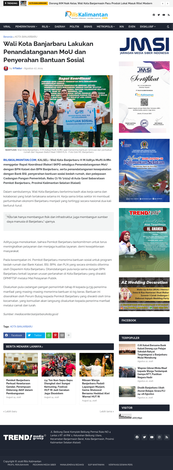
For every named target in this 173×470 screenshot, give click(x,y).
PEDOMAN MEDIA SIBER (44, 465)
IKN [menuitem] (121, 26)
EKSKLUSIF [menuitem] (147, 26)
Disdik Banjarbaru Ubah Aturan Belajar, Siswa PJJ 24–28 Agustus (151, 390)
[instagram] (159, 437)
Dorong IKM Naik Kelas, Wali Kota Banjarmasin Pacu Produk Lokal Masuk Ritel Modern (100, 3)
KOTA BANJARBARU (26, 37)
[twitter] (159, 15)
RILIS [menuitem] (45, 26)
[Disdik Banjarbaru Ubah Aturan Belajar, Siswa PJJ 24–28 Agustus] (127, 391)
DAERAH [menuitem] (60, 26)
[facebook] (154, 15)
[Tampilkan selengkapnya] (68, 335)
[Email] (62, 335)
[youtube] (164, 15)
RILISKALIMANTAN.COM (19, 160)
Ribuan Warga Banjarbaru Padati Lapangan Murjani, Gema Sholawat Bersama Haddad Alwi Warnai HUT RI (96, 388)
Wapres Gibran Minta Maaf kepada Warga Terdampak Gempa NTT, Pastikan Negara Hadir (152, 373)
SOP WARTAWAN (96, 465)
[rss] (169, 15)
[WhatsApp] (49, 335)
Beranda (8, 37)
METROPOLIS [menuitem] (105, 26)
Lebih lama (106, 411)
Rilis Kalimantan (32, 461)
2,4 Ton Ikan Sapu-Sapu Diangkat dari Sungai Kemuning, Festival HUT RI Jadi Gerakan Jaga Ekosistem (58, 387)
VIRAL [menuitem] (7, 26)
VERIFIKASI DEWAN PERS (120, 465)
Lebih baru (11, 411)
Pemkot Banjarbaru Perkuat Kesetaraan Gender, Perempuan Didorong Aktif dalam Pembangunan (19, 387)
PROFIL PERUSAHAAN (18, 465)
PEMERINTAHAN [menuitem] (25, 26)
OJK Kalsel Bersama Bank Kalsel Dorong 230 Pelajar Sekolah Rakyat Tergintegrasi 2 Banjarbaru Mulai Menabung (152, 351)
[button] (163, 4)
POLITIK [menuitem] (74, 26)
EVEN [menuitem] (132, 26)
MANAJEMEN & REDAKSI (72, 465)
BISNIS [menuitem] (88, 26)
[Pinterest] (55, 335)
